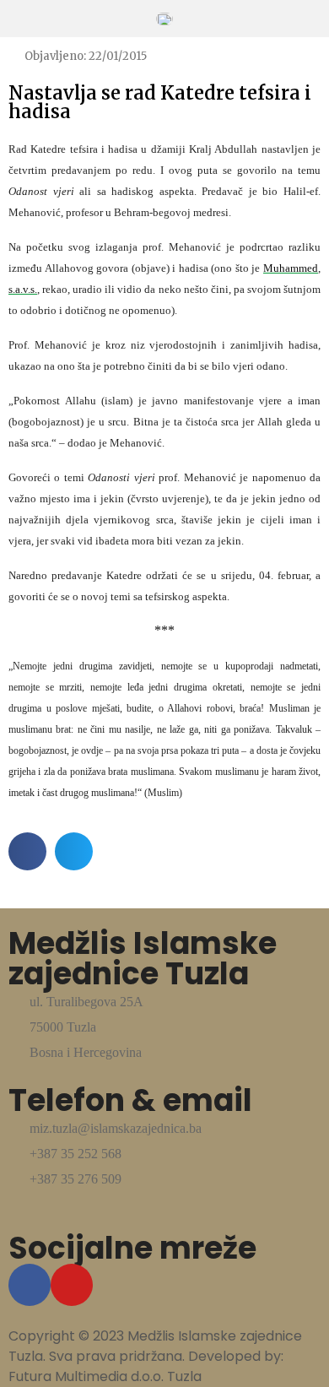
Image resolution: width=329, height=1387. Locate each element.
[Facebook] (29, 1285)
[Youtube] (72, 1285)
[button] (27, 851)
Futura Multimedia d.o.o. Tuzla (105, 1376)
